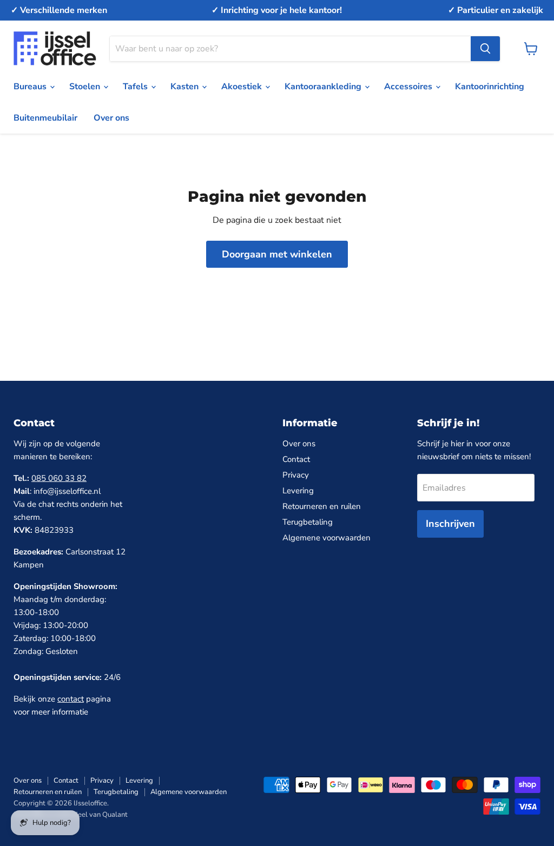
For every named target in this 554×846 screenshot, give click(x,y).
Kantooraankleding (324, 86)
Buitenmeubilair (45, 118)
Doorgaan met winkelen (277, 254)
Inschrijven (450, 523)
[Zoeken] (485, 48)
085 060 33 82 (59, 478)
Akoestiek (242, 86)
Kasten (185, 86)
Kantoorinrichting (489, 86)
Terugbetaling (307, 522)
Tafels (136, 86)
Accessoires (409, 86)
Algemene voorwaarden (326, 537)
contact (70, 698)
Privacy (295, 475)
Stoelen (85, 86)
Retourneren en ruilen (321, 506)
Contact (296, 459)
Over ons (111, 118)
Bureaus (31, 86)
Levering (298, 490)
